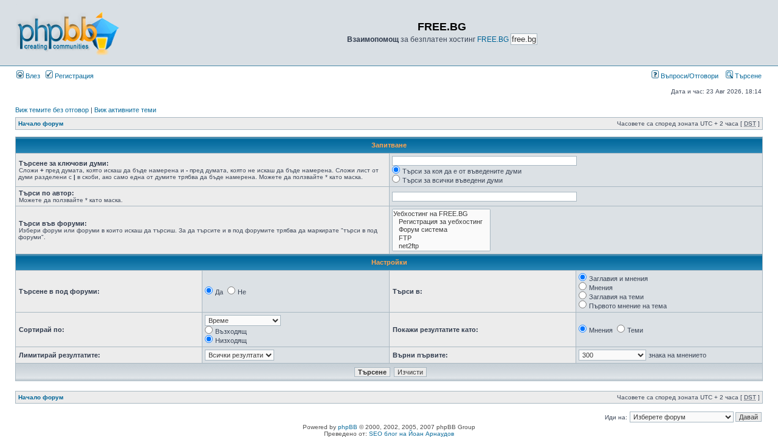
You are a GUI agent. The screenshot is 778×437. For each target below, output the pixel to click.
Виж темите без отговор (52, 109)
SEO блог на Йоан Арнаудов (411, 433)
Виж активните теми (125, 109)
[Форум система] (441, 230)
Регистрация (73, 76)
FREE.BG (493, 39)
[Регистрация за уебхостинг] (441, 222)
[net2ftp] (441, 246)
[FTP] (441, 238)
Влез (32, 76)
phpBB (347, 427)
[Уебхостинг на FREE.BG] (441, 214)
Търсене (747, 76)
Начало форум (40, 123)
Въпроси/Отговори (688, 76)
